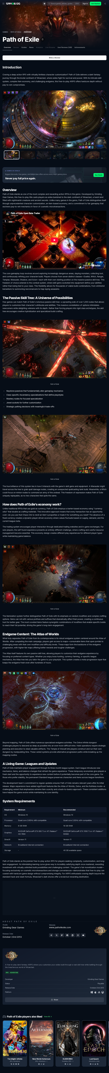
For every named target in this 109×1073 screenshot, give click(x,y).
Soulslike (65, 1061)
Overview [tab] (7, 47)
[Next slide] (106, 1043)
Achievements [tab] (80, 47)
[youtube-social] (83, 935)
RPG (11, 1061)
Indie (97, 1061)
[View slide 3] (43, 155)
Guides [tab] (24, 47)
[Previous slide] (3, 1043)
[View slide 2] (27, 155)
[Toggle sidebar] (105, 4)
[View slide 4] (60, 155)
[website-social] (51, 935)
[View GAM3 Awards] (101, 38)
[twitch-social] (62, 935)
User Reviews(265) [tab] (65, 47)
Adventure (16, 1061)
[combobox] (44, 4)
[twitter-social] (56, 935)
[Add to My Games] (42, 39)
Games (5, 32)
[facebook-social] (67, 935)
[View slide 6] (92, 155)
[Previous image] (7, 120)
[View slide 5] (76, 155)
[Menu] (3, 3)
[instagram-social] (78, 935)
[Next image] (102, 120)
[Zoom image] (54, 119)
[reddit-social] (72, 935)
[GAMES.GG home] (13, 3)
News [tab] (31, 47)
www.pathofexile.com (60, 927)
